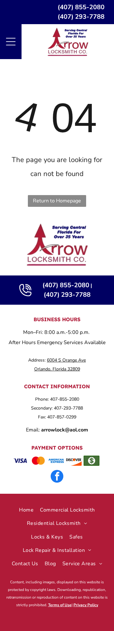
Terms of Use (60, 604)
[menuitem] (26, 510)
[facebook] (57, 477)
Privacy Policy (85, 604)
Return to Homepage (57, 200)
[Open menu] (11, 41)
